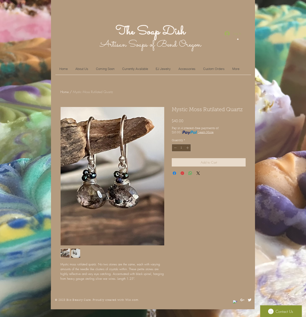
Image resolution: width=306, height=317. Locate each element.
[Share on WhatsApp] (190, 173)
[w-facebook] (235, 302)
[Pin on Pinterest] (182, 173)
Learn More (206, 132)
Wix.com (132, 300)
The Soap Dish (150, 32)
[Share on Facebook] (174, 173)
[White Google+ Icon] (242, 300)
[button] (238, 39)
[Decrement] (174, 147)
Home (64, 92)
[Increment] (187, 147)
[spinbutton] (181, 147)
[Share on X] (198, 173)
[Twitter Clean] (250, 300)
